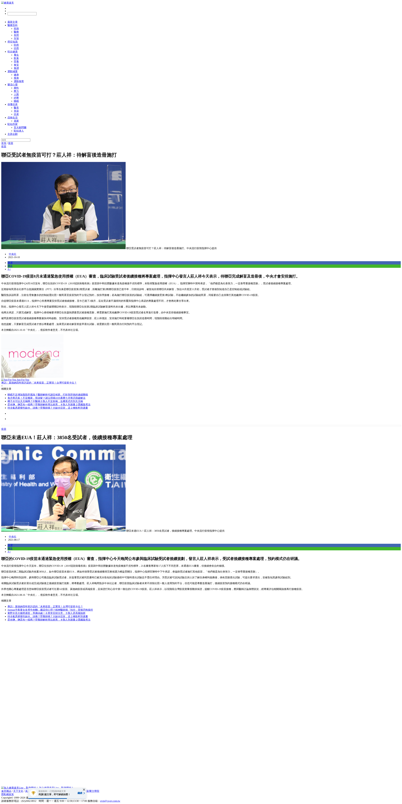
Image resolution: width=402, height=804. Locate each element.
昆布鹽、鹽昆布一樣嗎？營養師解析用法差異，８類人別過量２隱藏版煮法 (49, 404)
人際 (16, 94)
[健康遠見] (7, 2)
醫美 (16, 107)
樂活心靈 (13, 84)
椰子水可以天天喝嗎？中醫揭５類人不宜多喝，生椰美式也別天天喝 (45, 401)
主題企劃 (13, 134)
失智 (16, 38)
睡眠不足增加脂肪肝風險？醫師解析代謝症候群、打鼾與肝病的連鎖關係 (48, 394)
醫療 (16, 31)
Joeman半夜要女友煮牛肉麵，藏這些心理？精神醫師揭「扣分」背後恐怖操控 (50, 609)
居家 (16, 121)
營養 (16, 61)
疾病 (16, 28)
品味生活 (13, 117)
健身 (16, 74)
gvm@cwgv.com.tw (110, 801)
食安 (16, 64)
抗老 (16, 114)
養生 (16, 55)
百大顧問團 (20, 127)
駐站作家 (13, 124)
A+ (9, 269)
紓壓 (16, 97)
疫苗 (10, 143)
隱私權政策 (7, 794)
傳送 (10, 266)
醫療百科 (13, 25)
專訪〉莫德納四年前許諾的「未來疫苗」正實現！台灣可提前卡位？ (45, 606)
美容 (16, 111)
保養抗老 (13, 104)
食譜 (16, 68)
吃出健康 (13, 51)
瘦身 (16, 78)
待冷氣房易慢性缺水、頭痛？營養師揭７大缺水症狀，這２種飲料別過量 (48, 407)
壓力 (16, 91)
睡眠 (16, 101)
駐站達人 (19, 130)
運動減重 (13, 71)
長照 (16, 35)
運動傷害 (19, 81)
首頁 (3, 143)
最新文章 (13, 22)
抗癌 (16, 48)
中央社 (12, 254)
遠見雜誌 (6, 791)
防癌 (16, 45)
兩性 (16, 88)
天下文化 (18, 791)
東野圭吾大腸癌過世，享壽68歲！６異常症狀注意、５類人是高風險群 (46, 613)
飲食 (16, 58)
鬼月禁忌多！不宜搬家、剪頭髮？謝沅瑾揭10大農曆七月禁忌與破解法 (46, 398)
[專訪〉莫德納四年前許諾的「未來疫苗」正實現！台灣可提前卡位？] (201, 356)
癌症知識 (13, 41)
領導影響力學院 (90, 791)
